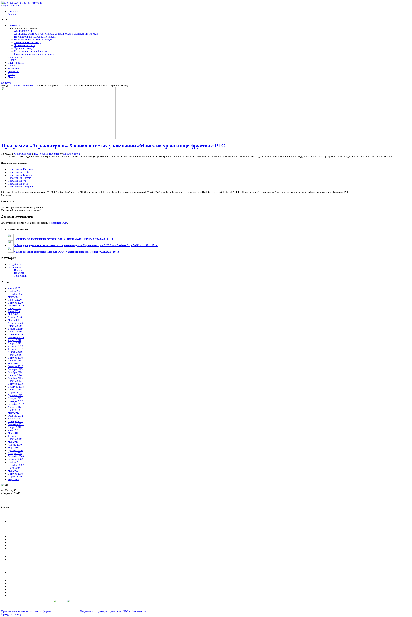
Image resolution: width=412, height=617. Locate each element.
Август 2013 (14, 389)
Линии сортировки (18, 586)
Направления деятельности (23, 539)
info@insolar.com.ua (11, 5)
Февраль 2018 (15, 346)
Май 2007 (13, 470)
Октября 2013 (15, 383)
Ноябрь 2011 (14, 418)
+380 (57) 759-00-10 (31, 2)
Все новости (41, 153)
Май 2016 (13, 363)
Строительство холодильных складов (28, 595)
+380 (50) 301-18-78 (15, 510)
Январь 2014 (15, 375)
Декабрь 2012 (15, 395)
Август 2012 (14, 407)
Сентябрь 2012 (16, 404)
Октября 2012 (15, 401)
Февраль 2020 (15, 323)
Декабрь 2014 (15, 372)
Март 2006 (13, 479)
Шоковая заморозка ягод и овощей (27, 580)
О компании (14, 536)
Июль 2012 (14, 409)
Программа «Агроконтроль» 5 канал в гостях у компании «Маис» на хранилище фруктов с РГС (113, 146)
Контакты (13, 556)
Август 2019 (14, 340)
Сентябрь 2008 (16, 456)
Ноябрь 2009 (15, 453)
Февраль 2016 (15, 366)
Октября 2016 (15, 357)
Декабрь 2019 (15, 328)
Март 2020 (13, 320)
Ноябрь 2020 (15, 299)
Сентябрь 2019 (16, 337)
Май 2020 (13, 314)
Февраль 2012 (15, 415)
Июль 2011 (14, 430)
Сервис (12, 545)
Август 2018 (14, 343)
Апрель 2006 (15, 476)
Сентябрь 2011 (16, 424)
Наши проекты (16, 548)
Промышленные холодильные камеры (29, 577)
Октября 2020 (15, 302)
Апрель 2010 (15, 444)
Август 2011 (14, 427)
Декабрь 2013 (15, 378)
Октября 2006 (15, 473)
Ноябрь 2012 (15, 398)
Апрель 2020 (15, 317)
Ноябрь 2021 (15, 291)
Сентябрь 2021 (16, 294)
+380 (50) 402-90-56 (15, 501)
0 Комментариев (23, 153)
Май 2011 (13, 433)
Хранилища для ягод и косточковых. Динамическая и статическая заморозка (50, 575)
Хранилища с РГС (18, 572)
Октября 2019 (15, 334)
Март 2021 (13, 296)
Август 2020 (14, 308)
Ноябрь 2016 (15, 354)
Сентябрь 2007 (16, 465)
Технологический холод (21, 583)
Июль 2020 (14, 311)
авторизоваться (58, 222)
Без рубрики (14, 264)
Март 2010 (13, 447)
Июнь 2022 (14, 288)
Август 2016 (14, 360)
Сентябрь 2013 (16, 386)
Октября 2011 (15, 421)
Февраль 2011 (15, 436)
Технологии (20, 275)
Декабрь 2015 (15, 369)
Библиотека (14, 553)
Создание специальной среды (24, 592)
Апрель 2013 (15, 392)
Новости (6, 82)
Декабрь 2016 (15, 352)
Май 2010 (13, 441)
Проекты (28, 85)
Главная (16, 85)
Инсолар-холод (71, 153)
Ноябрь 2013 (15, 381)
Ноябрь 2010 (15, 438)
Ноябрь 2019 (15, 331)
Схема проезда (11, 496)
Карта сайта (14, 559)
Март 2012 (13, 412)
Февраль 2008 (15, 459)
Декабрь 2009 (15, 450)
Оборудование (16, 542)
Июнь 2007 (14, 467)
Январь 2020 (15, 325)
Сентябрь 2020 (16, 305)
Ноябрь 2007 (15, 462)
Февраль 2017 (15, 349)
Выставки (19, 270)
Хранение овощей (18, 589)
